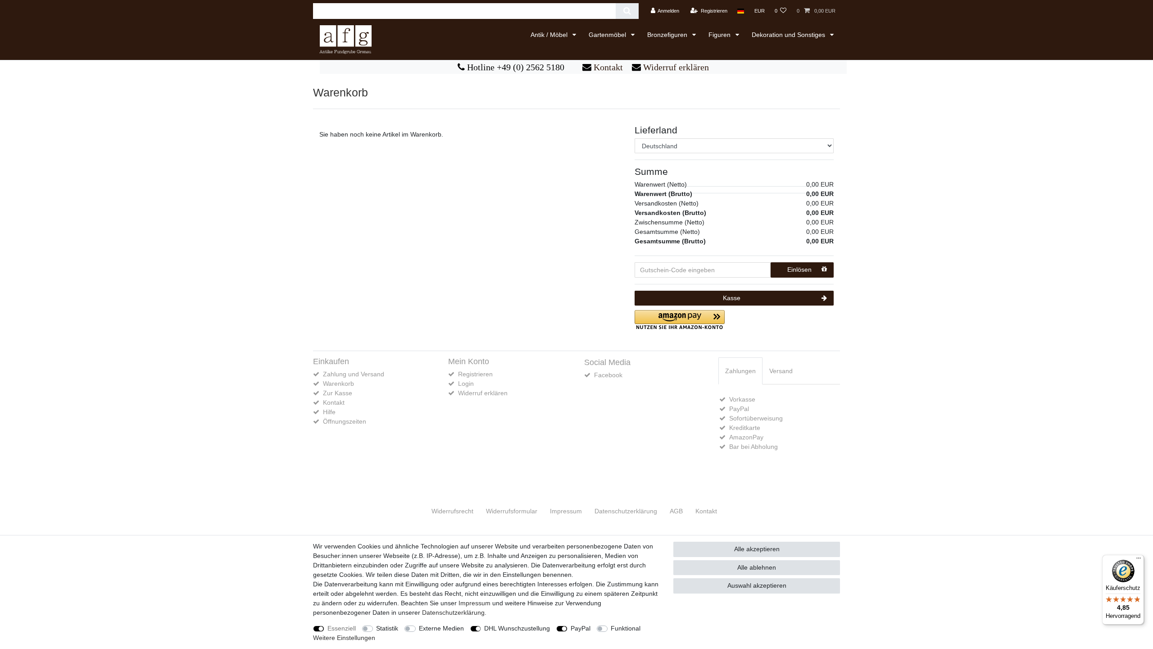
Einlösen (799, 269)
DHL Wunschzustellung (517, 628)
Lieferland (656, 130)
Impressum (566, 511)
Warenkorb (338, 383)
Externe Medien (441, 628)
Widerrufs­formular (511, 511)
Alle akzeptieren (757, 549)
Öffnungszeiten (344, 421)
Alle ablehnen (756, 567)
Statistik (387, 628)
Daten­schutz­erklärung (626, 511)
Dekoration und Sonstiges (789, 34)
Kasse (731, 298)
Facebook (608, 375)
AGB (676, 511)
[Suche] (627, 11)
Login (466, 383)
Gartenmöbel (608, 34)
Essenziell (341, 628)
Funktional (625, 628)
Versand (781, 371)
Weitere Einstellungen (344, 637)
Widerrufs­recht (452, 511)
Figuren (720, 34)
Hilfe (329, 412)
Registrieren (475, 374)
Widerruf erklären (675, 67)
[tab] (740, 370)
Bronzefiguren (668, 34)
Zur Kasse (337, 393)
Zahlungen (740, 371)
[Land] (740, 11)
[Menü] (1138, 560)
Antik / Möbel (550, 34)
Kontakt (607, 67)
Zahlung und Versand (353, 374)
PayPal (580, 628)
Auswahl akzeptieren (756, 585)
